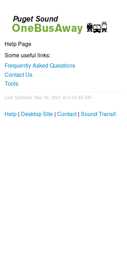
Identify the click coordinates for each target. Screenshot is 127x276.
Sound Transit (98, 114)
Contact (67, 114)
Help (11, 114)
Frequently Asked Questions (40, 65)
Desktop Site (37, 114)
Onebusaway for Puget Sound (56, 22)
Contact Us (18, 74)
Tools (11, 83)
